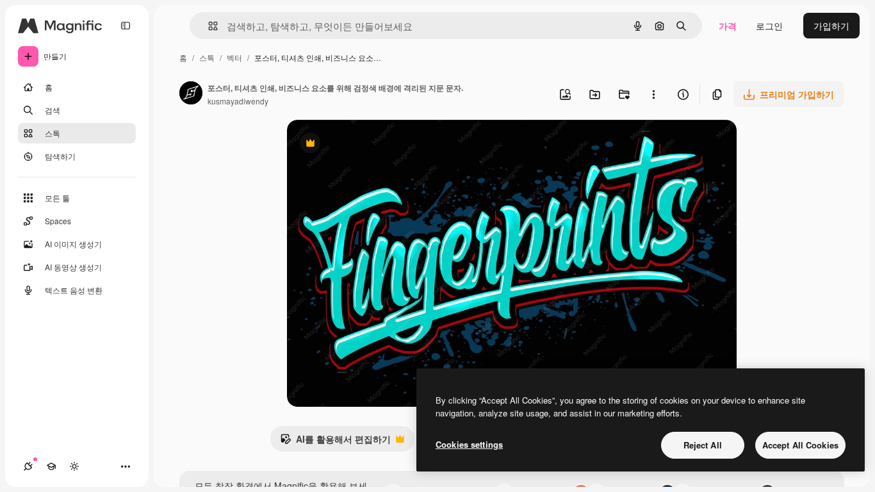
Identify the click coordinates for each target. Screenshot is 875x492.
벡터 (234, 57)
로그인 (769, 25)
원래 (360, 144)
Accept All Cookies (800, 445)
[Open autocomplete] (207, 26)
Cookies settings (469, 444)
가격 (728, 25)
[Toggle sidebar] (125, 25)
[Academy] (51, 466)
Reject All (702, 445)
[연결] (28, 466)
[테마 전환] (74, 466)
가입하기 (831, 25)
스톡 (207, 57)
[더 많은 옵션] (653, 94)
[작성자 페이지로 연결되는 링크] (190, 94)
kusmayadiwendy (238, 100)
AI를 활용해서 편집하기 (335, 442)
